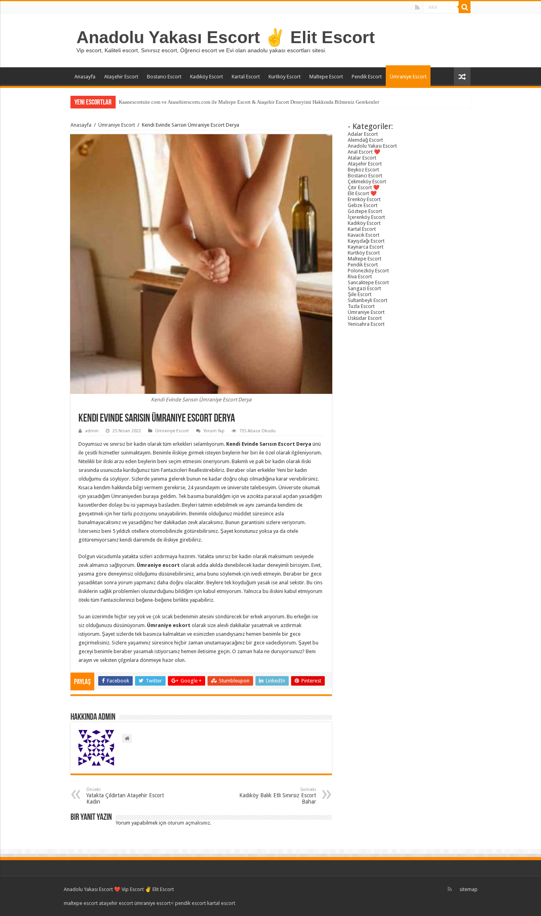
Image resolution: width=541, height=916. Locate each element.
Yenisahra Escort (366, 324)
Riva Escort (360, 276)
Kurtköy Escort (285, 77)
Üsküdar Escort (365, 318)
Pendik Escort (367, 77)
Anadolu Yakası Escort (372, 146)
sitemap (468, 889)
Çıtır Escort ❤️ (363, 187)
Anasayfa (84, 77)
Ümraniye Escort (408, 77)
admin (92, 430)
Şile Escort (359, 294)
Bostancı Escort (164, 77)
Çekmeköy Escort (367, 181)
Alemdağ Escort (365, 140)
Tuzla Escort (361, 306)
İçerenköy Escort (366, 217)
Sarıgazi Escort (364, 288)
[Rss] (417, 7)
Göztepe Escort (365, 211)
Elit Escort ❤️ (362, 193)
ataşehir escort (116, 903)
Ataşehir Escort (121, 77)
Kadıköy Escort (206, 77)
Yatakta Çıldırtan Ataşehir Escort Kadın (125, 796)
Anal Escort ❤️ (364, 152)
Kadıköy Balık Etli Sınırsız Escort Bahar (277, 796)
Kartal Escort (246, 77)
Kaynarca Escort (365, 247)
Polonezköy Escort (368, 271)
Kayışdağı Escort (366, 241)
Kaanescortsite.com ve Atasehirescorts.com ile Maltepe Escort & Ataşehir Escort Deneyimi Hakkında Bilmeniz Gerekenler (249, 102)
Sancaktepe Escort (368, 282)
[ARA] (465, 7)
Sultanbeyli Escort (367, 300)
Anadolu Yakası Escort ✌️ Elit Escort (225, 37)
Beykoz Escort (363, 170)
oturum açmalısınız (189, 823)
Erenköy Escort (364, 199)
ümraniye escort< (154, 903)
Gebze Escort (362, 205)
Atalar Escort (362, 158)
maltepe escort (81, 903)
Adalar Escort (363, 134)
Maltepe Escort (326, 77)
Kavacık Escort (363, 235)
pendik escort (190, 903)
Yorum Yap (214, 430)
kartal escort (221, 903)
